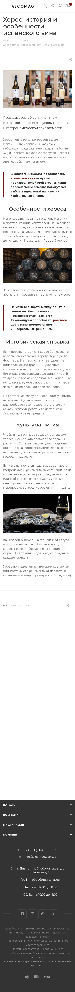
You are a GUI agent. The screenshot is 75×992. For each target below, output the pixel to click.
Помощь (10, 834)
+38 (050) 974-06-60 (38, 850)
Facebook (22, 913)
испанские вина (23, 178)
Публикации (13, 824)
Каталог (10, 804)
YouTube (42, 913)
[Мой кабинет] (60, 6)
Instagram (32, 913)
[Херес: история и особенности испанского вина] (37, 89)
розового (60, 320)
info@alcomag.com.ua (40, 857)
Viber (53, 913)
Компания (11, 814)
